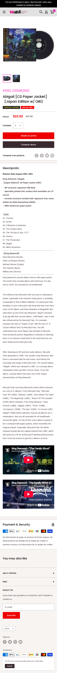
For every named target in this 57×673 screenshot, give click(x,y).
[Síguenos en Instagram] (15, 642)
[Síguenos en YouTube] (20, 642)
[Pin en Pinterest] (42, 155)
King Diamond (16, 90)
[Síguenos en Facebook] (5, 642)
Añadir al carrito (28, 135)
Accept (9, 666)
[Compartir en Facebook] (36, 155)
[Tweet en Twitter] (47, 155)
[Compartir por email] (52, 155)
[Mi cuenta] (46, 11)
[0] (52, 12)
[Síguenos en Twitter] (10, 642)
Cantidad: (7, 125)
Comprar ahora (28, 144)
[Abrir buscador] (40, 11)
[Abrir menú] (4, 12)
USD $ (6, 629)
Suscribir (11, 615)
